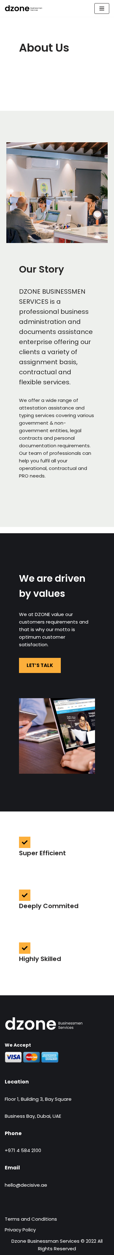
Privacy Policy (20, 1229)
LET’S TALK (40, 665)
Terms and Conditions (31, 1219)
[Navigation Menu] (101, 8)
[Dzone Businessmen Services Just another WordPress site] (24, 8)
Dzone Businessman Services (45, 1241)
